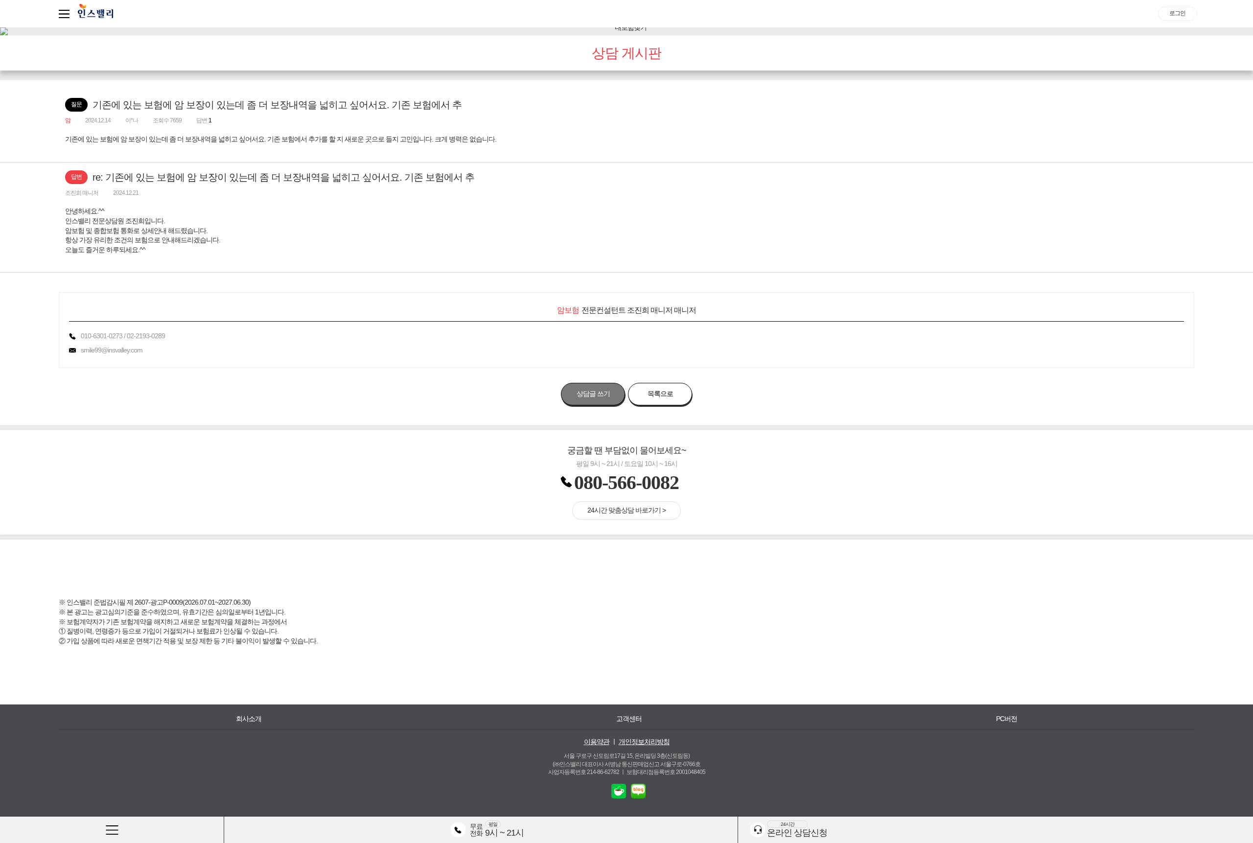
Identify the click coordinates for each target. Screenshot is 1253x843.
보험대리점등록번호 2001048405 (665, 772)
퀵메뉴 (66, 14)
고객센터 (629, 719)
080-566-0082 (626, 482)
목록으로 (660, 394)
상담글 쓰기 (593, 394)
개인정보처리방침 (644, 742)
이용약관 (596, 742)
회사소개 (248, 719)
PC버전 (1006, 719)
